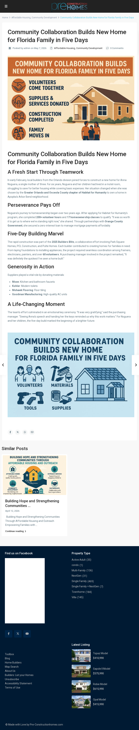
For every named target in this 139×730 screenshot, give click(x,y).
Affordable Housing (21, 17)
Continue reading (14, 531)
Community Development (44, 17)
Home (5, 17)
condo (75, 565)
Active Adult (79, 559)
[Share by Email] (32, 432)
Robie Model (100, 684)
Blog (7, 658)
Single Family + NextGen (85, 586)
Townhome (78, 591)
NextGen (76, 575)
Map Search (12, 666)
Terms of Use (12, 687)
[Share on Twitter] (17, 432)
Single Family (79, 581)
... (36, 524)
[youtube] (27, 634)
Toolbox (9, 654)
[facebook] (8, 634)
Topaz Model (100, 653)
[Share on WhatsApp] (25, 432)
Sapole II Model (101, 668)
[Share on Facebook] (10, 432)
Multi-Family (79, 570)
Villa (74, 597)
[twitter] (18, 634)
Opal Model (99, 699)
